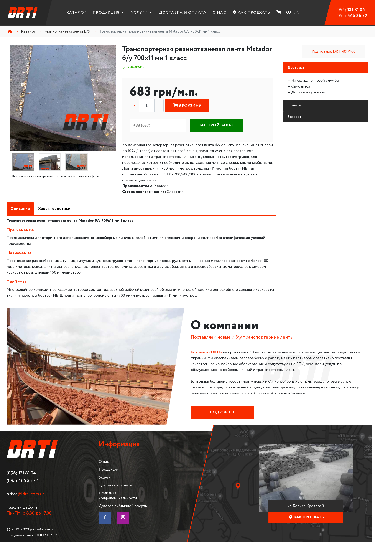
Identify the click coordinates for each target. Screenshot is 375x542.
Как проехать (254, 12)
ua (296, 12)
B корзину (189, 105)
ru (288, 12)
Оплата (294, 105)
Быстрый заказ (216, 125)
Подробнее (222, 412)
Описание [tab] (20, 209)
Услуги (139, 12)
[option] (63, 98)
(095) (351, 16)
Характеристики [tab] (54, 209)
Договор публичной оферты (123, 506)
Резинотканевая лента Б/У (67, 31)
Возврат (294, 117)
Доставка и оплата (182, 12)
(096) (350, 10)
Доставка (295, 67)
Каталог (76, 12)
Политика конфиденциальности (118, 495)
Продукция (106, 12)
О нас (219, 12)
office (25, 494)
